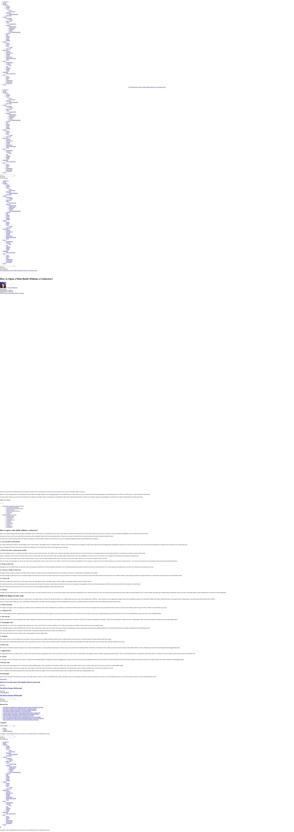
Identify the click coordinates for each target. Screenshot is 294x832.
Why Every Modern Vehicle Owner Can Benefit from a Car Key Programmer (22, 717)
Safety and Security (11, 73)
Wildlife (8, 40)
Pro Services (12, 11)
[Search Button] (15, 175)
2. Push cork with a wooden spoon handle (14, 508)
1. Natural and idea (10, 516)
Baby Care (8, 21)
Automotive (9, 18)
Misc (7, 66)
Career (7, 6)
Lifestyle (8, 25)
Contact (5, 729)
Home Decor (9, 57)
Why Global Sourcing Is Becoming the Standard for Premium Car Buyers (21, 719)
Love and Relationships (15, 32)
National (8, 68)
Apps (7, 76)
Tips (10, 65)
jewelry (11, 30)
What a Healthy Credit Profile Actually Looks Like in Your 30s (18, 715)
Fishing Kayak (12, 26)
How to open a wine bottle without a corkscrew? (13, 506)
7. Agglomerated (9, 523)
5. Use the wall (9, 512)
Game (7, 22)
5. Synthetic (8, 521)
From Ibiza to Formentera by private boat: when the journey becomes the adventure (23, 707)
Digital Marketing (13, 14)
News (4, 61)
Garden (8, 55)
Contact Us (5, 2)
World (7, 70)
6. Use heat (8, 513)
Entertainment (9, 62)
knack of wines (54, 494)
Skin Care (8, 48)
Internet (8, 77)
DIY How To (9, 53)
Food (7, 46)
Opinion (8, 33)
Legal (7, 8)
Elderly (8, 43)
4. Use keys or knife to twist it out (13, 511)
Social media (9, 82)
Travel (4, 84)
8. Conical (8, 524)
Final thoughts (9, 527)
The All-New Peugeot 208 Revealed (11, 695)
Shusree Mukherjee (12, 287)
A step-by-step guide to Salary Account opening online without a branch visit (21, 712)
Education (5, 72)
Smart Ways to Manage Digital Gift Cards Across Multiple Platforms (19, 710)
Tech (4, 75)
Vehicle (11, 19)
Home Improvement (11, 58)
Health (4, 42)
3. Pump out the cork (10, 509)
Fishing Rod (12, 28)
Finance (8, 7)
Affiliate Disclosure (7, 731)
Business (5, 4)
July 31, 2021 (3, 289)
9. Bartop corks (9, 525)
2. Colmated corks (10, 517)
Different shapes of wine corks (9, 514)
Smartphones (9, 80)
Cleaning (8, 51)
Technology (9, 83)
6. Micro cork (9, 522)
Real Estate (9, 15)
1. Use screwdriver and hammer (12, 507)
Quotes (8, 37)
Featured (8, 64)
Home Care (6, 50)
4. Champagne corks (10, 519)
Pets (7, 35)
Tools (7, 59)
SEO (7, 79)
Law (10, 10)
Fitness (7, 44)
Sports (7, 39)
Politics (8, 36)
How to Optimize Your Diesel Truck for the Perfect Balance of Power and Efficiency (23, 718)
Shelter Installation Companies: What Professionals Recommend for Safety (21, 714)
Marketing (8, 13)
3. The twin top (9, 518)
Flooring (8, 54)
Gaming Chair (12, 24)
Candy (10, 47)
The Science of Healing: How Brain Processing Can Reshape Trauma (20, 708)
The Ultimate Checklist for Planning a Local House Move (17, 711)
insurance (11, 29)
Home (4, 3)
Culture (5, 17)
